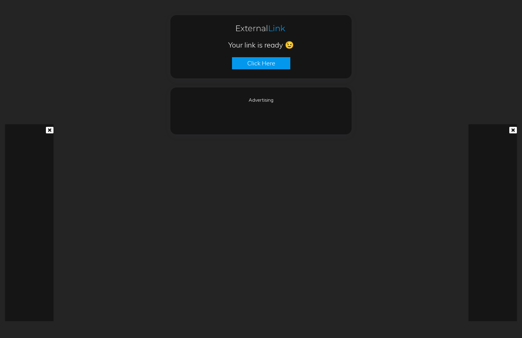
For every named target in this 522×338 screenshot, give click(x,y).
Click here (261, 63)
